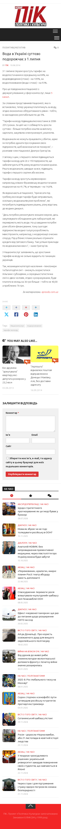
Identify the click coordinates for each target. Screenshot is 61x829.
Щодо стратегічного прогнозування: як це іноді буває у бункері (38, 511)
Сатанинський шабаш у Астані (35, 718)
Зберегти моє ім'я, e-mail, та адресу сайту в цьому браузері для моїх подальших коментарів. (29, 462)
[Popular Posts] (30, 495)
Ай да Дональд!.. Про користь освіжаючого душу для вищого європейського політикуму (36, 637)
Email (35, 435)
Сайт (8, 446)
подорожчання (34, 326)
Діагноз (22, 525)
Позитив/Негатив (14, 47)
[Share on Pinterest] (26, 311)
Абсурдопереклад (28, 504)
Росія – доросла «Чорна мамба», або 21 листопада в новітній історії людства (38, 738)
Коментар (12, 413)
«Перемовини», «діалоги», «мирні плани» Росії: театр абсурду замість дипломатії (37, 574)
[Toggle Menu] (56, 37)
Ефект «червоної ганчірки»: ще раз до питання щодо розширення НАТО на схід (38, 616)
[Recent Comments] (49, 495)
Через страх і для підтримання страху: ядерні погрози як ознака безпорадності (37, 787)
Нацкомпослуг (17, 326)
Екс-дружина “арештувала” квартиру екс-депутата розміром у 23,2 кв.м (14, 375)
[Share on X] (6, 311)
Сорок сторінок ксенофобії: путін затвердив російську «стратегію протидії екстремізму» (37, 700)
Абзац (21, 567)
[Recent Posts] (11, 495)
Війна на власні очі (28, 651)
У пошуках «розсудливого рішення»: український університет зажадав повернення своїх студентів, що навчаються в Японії (37, 762)
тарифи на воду (11, 330)
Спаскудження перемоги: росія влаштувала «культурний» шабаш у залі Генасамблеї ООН (38, 595)
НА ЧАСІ (44, 504)
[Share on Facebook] (16, 311)
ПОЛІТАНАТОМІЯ (36, 676)
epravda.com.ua (50, 292)
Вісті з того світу (27, 630)
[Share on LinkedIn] (36, 311)
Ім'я (8, 435)
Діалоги (22, 543)
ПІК (7, 65)
